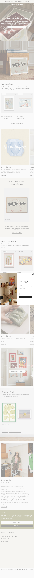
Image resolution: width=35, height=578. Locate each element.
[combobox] (25, 294)
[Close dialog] (33, 274)
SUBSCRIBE (26, 296)
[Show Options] (31, 294)
